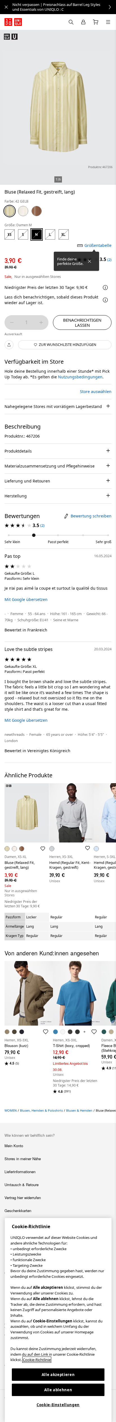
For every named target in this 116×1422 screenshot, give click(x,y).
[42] (10, 211)
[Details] (105, 300)
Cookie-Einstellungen (58, 1404)
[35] (37, 211)
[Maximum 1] (41, 322)
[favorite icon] (45, 1032)
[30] (23, 211)
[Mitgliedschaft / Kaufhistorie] (83, 22)
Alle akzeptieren (58, 1374)
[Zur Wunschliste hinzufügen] (43, 848)
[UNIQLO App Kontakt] (71, 22)
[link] (64, 7)
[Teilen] (9, 344)
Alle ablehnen (58, 1389)
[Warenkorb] (96, 22)
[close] (6, 7)
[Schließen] (89, 261)
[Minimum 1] (12, 322)
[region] (58, 1320)
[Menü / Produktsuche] (108, 22)
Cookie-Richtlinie (37, 1359)
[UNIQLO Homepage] (13, 22)
